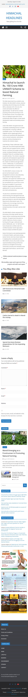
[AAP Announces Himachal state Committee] (14, 273)
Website (3, 403)
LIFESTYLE (3, 654)
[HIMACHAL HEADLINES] (3, 27)
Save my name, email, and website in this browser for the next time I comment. (12, 415)
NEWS (4, 79)
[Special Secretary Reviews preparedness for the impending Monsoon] (14, 327)
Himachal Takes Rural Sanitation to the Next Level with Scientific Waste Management (18, 475)
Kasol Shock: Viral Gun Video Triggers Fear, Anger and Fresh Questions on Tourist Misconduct (13, 523)
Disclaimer (3, 638)
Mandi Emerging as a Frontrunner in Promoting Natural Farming (14, 453)
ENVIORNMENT (5, 661)
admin (13, 98)
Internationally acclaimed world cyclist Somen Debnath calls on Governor (15, 4)
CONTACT (3, 667)
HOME (2, 648)
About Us (3, 629)
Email (3, 396)
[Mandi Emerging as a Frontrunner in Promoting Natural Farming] (14, 438)
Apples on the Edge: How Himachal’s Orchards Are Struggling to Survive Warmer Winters (12, 540)
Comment (4, 368)
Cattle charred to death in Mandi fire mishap (14, 316)
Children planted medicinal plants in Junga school (15, 257)
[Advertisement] (14, 44)
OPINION (4, 447)
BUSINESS (3, 658)
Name (3, 388)
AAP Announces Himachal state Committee (14, 290)
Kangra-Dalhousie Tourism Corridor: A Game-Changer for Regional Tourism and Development (13, 529)
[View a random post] (25, 27)
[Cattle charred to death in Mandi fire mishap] (14, 300)
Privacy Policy (4, 635)
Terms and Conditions (6, 632)
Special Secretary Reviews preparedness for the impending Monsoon (14, 344)
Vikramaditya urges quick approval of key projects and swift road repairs (13, 263)
